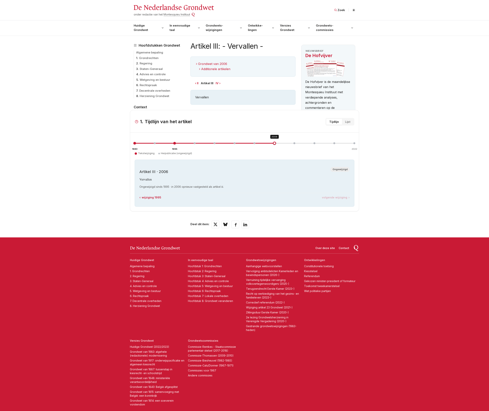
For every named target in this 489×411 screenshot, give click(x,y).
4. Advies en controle (143, 286)
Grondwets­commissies (325, 28)
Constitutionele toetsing (319, 266)
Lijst (347, 122)
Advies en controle (153, 74)
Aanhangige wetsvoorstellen (264, 266)
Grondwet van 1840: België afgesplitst (154, 386)
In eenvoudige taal (180, 28)
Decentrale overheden (154, 90)
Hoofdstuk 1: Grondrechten (205, 266)
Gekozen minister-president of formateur (329, 281)
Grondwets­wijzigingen (214, 28)
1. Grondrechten (140, 271)
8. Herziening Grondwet (145, 305)
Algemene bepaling (149, 52)
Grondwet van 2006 (212, 64)
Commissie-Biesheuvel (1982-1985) (210, 360)
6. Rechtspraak (139, 296)
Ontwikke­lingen (255, 28)
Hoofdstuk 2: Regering (202, 271)
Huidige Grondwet (141, 28)
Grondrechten (149, 58)
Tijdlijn (334, 122)
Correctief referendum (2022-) (265, 302)
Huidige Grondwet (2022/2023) (149, 346)
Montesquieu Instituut (177, 14)
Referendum (312, 276)
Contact (344, 248)
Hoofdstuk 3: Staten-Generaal (206, 276)
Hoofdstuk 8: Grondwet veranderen (210, 301)
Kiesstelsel (310, 271)
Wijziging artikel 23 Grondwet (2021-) (269, 307)
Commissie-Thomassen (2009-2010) (211, 355)
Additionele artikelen (215, 69)
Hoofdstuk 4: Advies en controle (208, 281)
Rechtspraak (148, 85)
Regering (146, 63)
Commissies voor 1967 (202, 370)
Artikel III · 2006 (153, 171)
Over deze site (325, 248)
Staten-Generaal (151, 69)
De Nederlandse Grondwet (173, 7)
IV (217, 83)
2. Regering (137, 276)
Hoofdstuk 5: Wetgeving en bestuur (210, 286)
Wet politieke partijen (317, 291)
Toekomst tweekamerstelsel (322, 286)
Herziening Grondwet (154, 96)
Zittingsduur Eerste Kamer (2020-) (267, 312)
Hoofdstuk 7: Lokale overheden (208, 296)
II (197, 83)
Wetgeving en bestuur (155, 80)
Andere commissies (200, 375)
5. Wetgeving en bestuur (145, 291)
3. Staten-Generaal (141, 281)
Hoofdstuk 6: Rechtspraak (204, 291)
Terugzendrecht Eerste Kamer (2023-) (270, 288)
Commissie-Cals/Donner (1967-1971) (211, 365)
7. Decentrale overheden (145, 301)
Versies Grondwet (287, 28)
